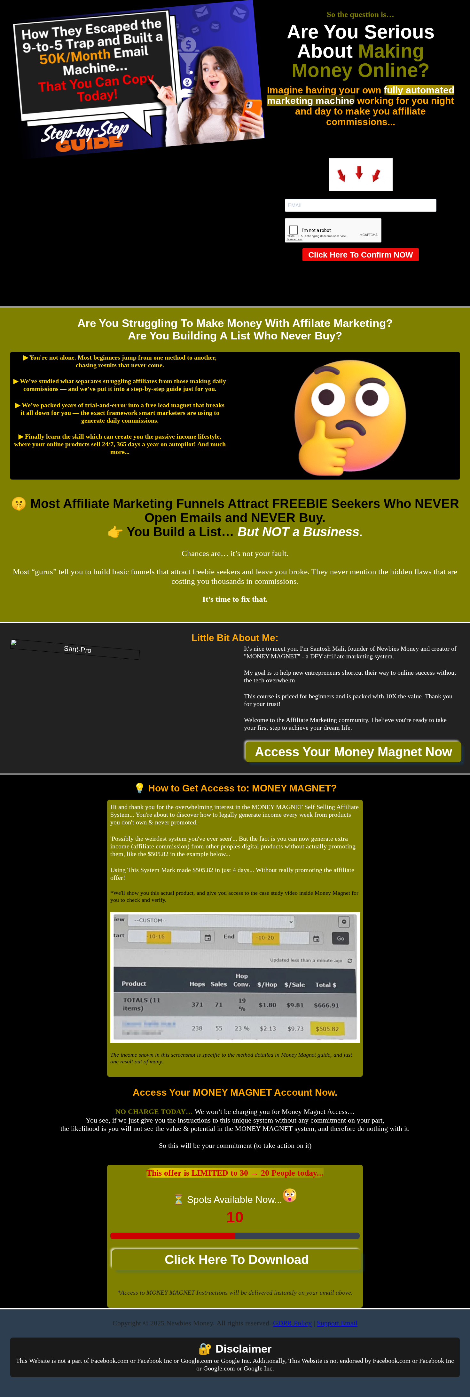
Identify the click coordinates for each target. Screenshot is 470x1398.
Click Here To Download (237, 1259)
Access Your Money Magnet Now (353, 752)
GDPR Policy (292, 1323)
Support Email (337, 1323)
